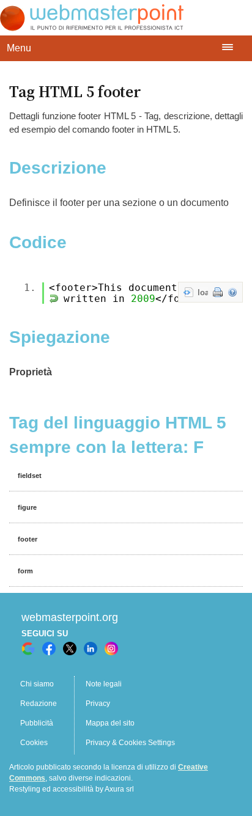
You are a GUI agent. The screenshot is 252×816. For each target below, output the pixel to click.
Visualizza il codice (188, 292)
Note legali (104, 684)
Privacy (98, 703)
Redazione (38, 703)
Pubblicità (36, 723)
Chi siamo (37, 684)
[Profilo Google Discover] (28, 648)
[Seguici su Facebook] (49, 648)
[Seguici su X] (69, 648)
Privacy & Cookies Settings (130, 742)
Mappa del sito (110, 723)
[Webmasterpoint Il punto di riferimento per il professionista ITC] (91, 28)
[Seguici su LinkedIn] (90, 648)
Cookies (34, 742)
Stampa (218, 292)
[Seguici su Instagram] (111, 648)
